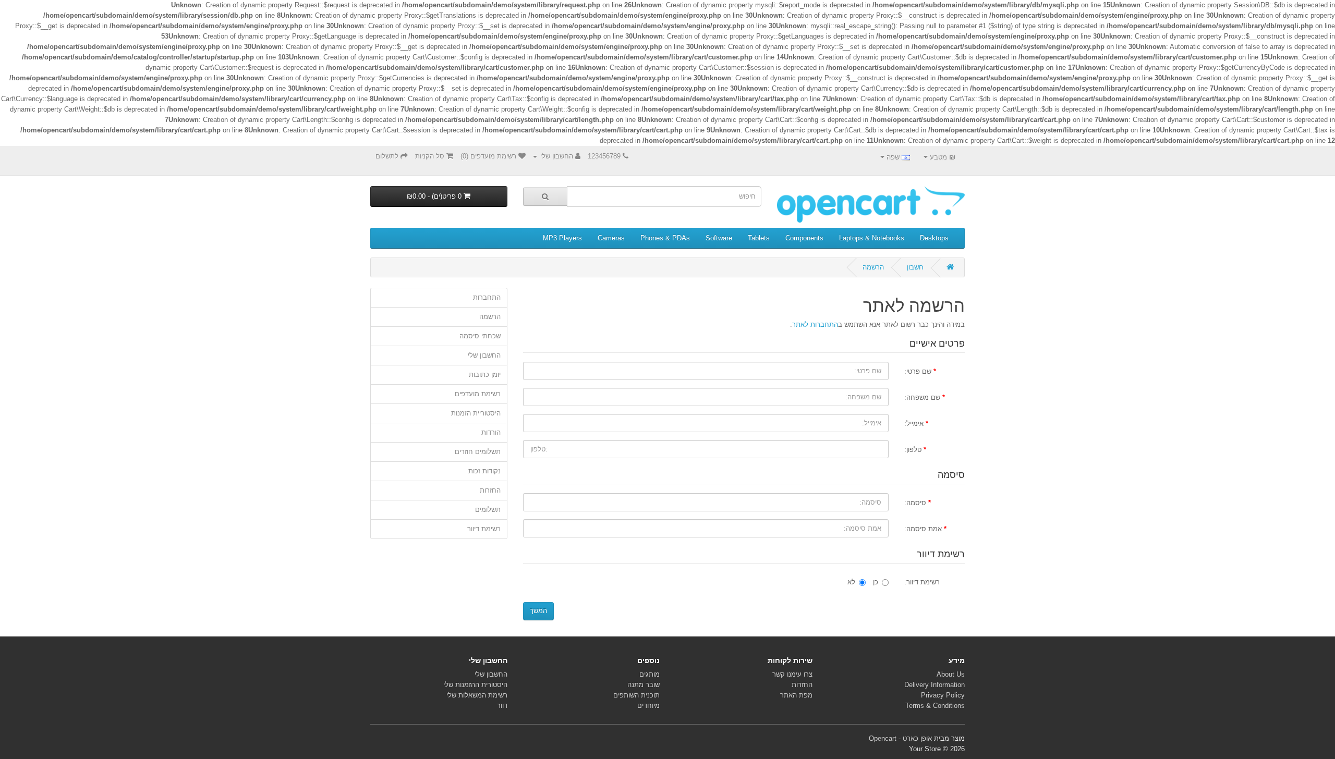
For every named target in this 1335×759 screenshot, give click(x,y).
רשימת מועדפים (478, 394)
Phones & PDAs (665, 238)
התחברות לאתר (815, 324)
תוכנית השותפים (636, 695)
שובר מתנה (643, 685)
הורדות (491, 432)
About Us (951, 674)
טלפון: (912, 450)
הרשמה (873, 267)
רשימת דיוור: (922, 582)
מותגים (649, 674)
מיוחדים (648, 705)
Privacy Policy (943, 695)
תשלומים (488, 509)
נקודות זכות (484, 471)
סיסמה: (915, 503)
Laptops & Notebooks (871, 238)
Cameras (611, 238)
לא (851, 582)
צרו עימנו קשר (792, 674)
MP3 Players (562, 238)
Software (719, 238)
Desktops (934, 238)
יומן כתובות (485, 374)
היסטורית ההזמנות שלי (475, 685)
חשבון (915, 267)
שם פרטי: (917, 371)
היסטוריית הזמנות (476, 413)
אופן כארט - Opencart (900, 738)
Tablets (759, 238)
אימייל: (914, 423)
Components (804, 238)
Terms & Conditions (935, 705)
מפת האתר (796, 695)
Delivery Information (934, 685)
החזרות (490, 490)
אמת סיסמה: (923, 529)
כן (875, 582)
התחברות (487, 297)
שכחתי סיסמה (480, 336)
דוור (502, 705)
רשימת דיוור (484, 529)
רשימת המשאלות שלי (476, 695)
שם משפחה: (922, 397)
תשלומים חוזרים (478, 452)
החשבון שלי (484, 355)
